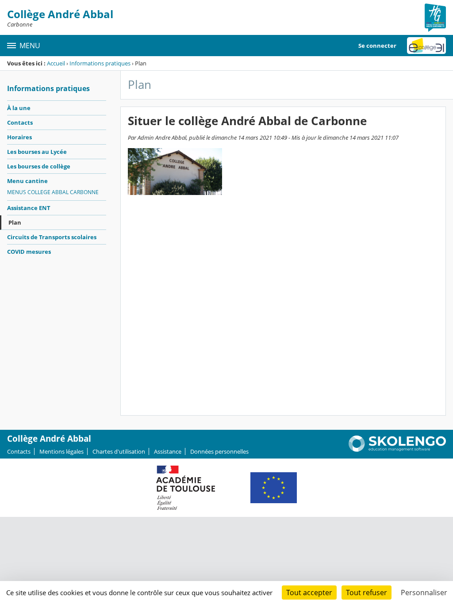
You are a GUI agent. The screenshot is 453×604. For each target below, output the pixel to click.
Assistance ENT (28, 208)
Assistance (167, 451)
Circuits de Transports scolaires (51, 237)
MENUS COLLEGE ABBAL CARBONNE (53, 192)
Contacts (20, 122)
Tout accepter (309, 592)
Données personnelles (219, 451)
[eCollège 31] (426, 45)
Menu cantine (27, 181)
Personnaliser (424, 592)
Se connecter (377, 46)
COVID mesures (29, 252)
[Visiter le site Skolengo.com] (397, 450)
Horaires (19, 137)
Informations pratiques (100, 63)
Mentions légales (61, 451)
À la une (19, 108)
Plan (14, 222)
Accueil (56, 63)
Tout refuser (366, 592)
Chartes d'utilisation (118, 451)
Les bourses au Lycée (37, 152)
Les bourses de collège (38, 166)
